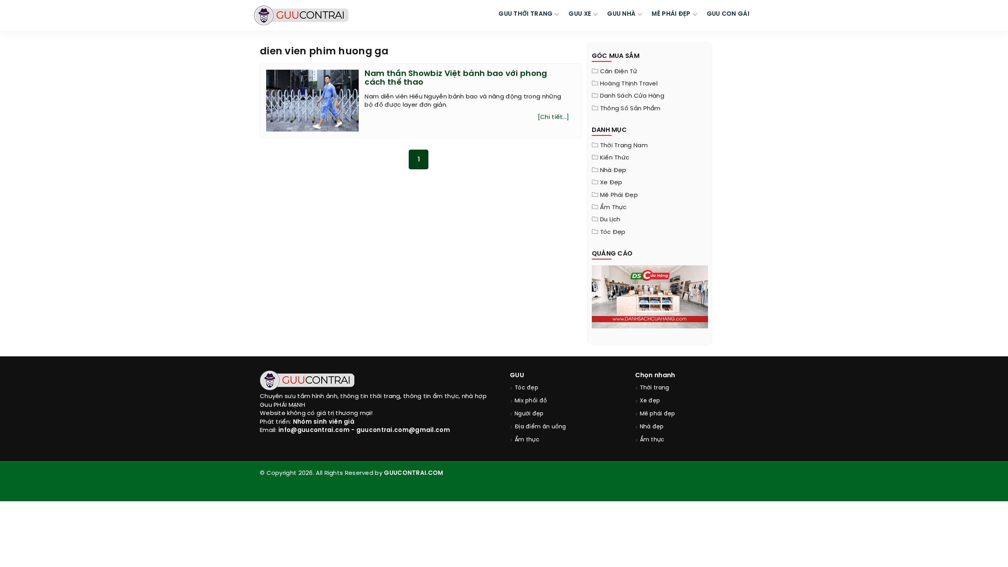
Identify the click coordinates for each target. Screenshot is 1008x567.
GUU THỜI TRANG (525, 14)
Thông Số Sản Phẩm (630, 109)
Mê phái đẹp (619, 195)
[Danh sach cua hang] (650, 296)
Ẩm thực (613, 207)
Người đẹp (529, 414)
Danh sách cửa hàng (632, 96)
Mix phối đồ (531, 401)
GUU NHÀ (621, 14)
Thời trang (654, 388)
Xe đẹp (611, 183)
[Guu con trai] (301, 15)
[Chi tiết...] (553, 117)
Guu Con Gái (728, 14)
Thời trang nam (624, 146)
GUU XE (580, 14)
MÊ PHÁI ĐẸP (671, 14)
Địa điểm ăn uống (540, 427)
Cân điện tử (618, 72)
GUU (517, 375)
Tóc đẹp (613, 232)
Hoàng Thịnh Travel (629, 84)
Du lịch (610, 220)
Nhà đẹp (613, 170)
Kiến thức (615, 158)
